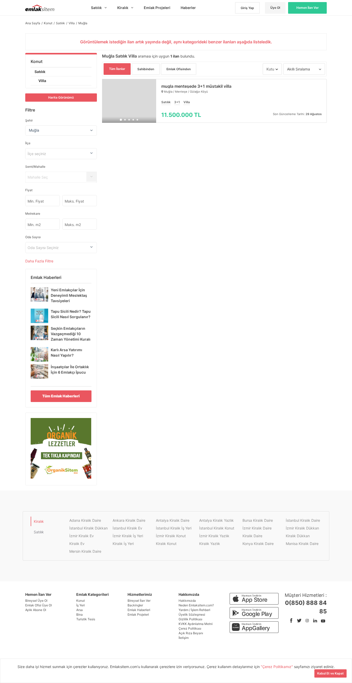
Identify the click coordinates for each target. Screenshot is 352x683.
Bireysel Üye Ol (36, 600)
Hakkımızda (187, 600)
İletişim (184, 638)
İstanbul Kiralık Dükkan (88, 528)
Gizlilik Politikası (190, 619)
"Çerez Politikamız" (277, 666)
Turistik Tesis (85, 619)
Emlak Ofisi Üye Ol (38, 605)
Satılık (40, 71)
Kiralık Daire (252, 536)
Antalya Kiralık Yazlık (216, 520)
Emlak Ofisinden (178, 69)
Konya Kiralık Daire (258, 543)
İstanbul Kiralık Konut (216, 528)
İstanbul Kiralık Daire (303, 520)
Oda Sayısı (33, 237)
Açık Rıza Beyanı (191, 633)
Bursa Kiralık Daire (257, 520)
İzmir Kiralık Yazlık (214, 536)
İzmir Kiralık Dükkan (302, 528)
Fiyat (28, 190)
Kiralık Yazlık (209, 543)
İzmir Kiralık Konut (171, 536)
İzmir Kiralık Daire (257, 528)
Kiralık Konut (166, 543)
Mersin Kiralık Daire (85, 551)
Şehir (29, 120)
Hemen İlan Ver (307, 8)
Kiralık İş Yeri (123, 543)
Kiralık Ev (77, 543)
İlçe (27, 143)
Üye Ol (275, 8)
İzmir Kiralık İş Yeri (128, 536)
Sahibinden (145, 69)
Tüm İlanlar (117, 69)
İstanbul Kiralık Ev (127, 528)
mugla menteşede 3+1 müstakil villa (196, 86)
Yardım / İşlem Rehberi (194, 610)
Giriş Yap (247, 8)
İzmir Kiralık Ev (81, 536)
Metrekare (32, 213)
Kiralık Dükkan (298, 536)
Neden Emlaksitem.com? (196, 605)
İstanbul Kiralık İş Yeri (173, 528)
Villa (42, 80)
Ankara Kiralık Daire (129, 520)
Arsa (79, 610)
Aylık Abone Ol (35, 610)
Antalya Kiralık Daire (172, 520)
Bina (79, 614)
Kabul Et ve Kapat (330, 673)
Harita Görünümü (61, 97)
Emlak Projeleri (138, 614)
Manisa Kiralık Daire (302, 543)
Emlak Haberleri (139, 610)
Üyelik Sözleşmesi (192, 614)
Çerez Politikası (190, 628)
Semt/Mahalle (35, 166)
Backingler (135, 605)
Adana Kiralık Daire (85, 520)
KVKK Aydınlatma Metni (196, 624)
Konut (37, 61)
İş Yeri (80, 605)
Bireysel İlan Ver (139, 600)
